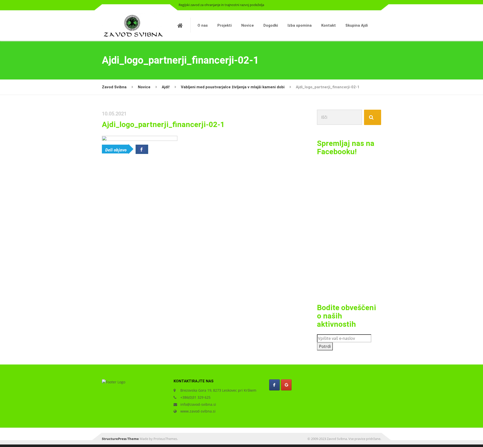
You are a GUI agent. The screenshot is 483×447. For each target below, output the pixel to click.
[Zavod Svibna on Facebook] (274, 384)
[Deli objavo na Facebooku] (142, 149)
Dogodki (270, 25)
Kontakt (328, 25)
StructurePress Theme (120, 438)
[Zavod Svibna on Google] (286, 384)
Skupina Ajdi (356, 25)
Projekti (224, 25)
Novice (247, 25)
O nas (202, 25)
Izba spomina (300, 25)
